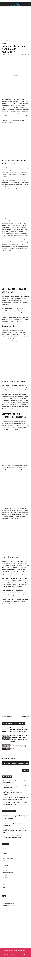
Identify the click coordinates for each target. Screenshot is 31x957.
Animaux (5, 851)
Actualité (8, 40)
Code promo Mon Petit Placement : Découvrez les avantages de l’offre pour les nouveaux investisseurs (15, 792)
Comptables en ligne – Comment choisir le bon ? (8, 717)
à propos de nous (8, 950)
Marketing (5, 877)
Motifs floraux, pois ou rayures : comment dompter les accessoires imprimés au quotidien (15, 798)
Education (5, 860)
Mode (4, 880)
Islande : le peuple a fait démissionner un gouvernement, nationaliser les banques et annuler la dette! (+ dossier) (15, 816)
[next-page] (5, 753)
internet (5, 868)
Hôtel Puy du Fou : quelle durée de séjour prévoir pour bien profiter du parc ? (16, 781)
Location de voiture (8, 872)
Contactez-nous (21, 952)
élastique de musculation (15, 187)
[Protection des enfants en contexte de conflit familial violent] (6, 747)
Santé (4, 884)
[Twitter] (6, 706)
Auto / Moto (6, 853)
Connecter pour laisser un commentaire (15, 763)
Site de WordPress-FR (8, 908)
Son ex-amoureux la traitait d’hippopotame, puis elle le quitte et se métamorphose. (13, 823)
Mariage (5, 875)
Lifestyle (5, 870)
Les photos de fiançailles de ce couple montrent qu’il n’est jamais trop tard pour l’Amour (15, 830)
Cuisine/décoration (8, 858)
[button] (2, 4)
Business (5, 856)
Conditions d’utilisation (11, 952)
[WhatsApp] (14, 706)
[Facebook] (3, 706)
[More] (18, 706)
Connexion (5, 900)
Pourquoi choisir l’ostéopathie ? (25, 717)
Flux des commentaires (9, 905)
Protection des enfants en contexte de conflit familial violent (18, 747)
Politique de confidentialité (19, 950)
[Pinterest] (10, 706)
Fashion (5, 863)
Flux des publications (8, 903)
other (4, 882)
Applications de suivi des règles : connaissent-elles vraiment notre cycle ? (15, 786)
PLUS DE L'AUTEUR (19, 723)
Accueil (3, 40)
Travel (4, 889)
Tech (4, 887)
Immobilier (5, 865)
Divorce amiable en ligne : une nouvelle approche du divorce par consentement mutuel (19, 729)
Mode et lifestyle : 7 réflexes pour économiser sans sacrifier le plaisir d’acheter (16, 803)
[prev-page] (3, 753)
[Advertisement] (15, 22)
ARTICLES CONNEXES (7, 723)
